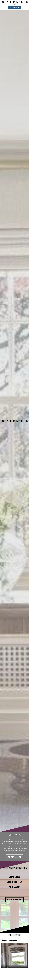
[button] (14, 4)
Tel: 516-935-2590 (14, 7)
